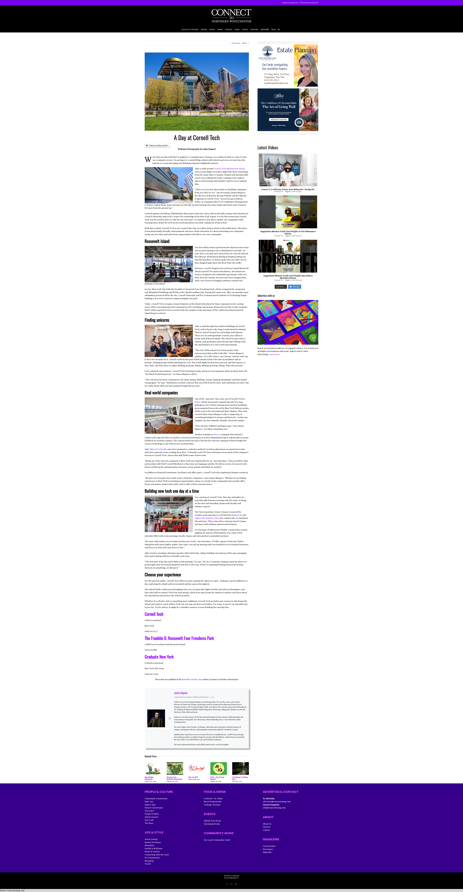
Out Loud (149, 820)
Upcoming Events (212, 824)
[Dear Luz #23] (196, 763)
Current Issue (269, 846)
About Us (267, 824)
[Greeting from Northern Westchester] (175, 763)
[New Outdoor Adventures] (153, 763)
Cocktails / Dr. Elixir (213, 798)
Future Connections (154, 807)
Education (149, 845)
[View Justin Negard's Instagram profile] (170, 718)
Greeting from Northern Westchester (174, 778)
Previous (236, 43)
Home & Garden (152, 851)
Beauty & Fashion (153, 842)
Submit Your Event (212, 820)
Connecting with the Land (157, 854)
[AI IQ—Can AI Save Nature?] (218, 763)
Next (244, 43)
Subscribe (267, 852)
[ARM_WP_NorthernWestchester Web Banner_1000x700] (288, 90)
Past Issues (268, 849)
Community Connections (156, 798)
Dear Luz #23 (193, 777)
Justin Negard (180, 693)
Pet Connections (152, 857)
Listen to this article (158, 145)
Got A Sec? (149, 811)
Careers (266, 827)
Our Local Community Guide (217, 840)
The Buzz (149, 823)
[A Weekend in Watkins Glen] (240, 763)
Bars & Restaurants (212, 801)
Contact (266, 830)
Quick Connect (151, 817)
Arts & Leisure (151, 839)
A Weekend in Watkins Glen (240, 778)
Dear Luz (149, 801)
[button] (278, 29)
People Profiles (152, 814)
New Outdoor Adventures (149, 778)
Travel (148, 864)
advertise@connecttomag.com (308, 2)
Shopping (149, 861)
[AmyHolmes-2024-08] (288, 46)
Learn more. (274, 354)
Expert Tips (150, 804)
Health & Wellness (153, 848)
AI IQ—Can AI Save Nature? (217, 778)
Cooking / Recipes (212, 804)
